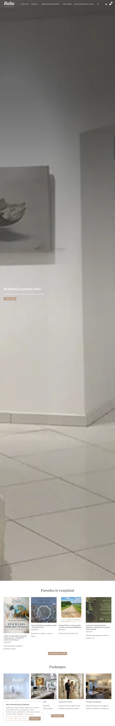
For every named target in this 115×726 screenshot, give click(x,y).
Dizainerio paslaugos (93, 702)
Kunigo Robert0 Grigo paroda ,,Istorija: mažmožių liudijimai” (70, 626)
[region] (23, 711)
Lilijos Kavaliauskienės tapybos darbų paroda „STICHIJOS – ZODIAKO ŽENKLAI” (15, 638)
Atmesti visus (22, 718)
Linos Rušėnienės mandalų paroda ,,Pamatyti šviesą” (43, 626)
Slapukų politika (29, 714)
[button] (38, 4)
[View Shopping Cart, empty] (110, 4)
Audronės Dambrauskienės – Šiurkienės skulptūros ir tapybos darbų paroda (98, 627)
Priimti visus (35, 718)
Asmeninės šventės (65, 702)
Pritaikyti (10, 718)
